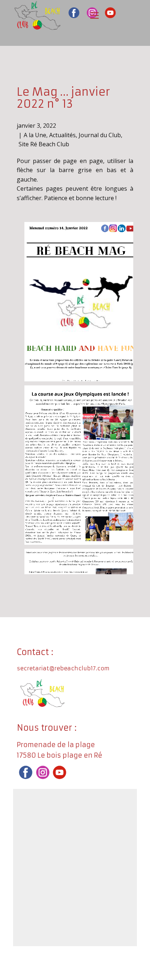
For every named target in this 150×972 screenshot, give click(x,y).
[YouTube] (110, 12)
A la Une (35, 135)
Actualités (62, 135)
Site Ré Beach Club (44, 144)
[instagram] (43, 772)
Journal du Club (100, 135)
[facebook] (73, 12)
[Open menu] (94, 15)
